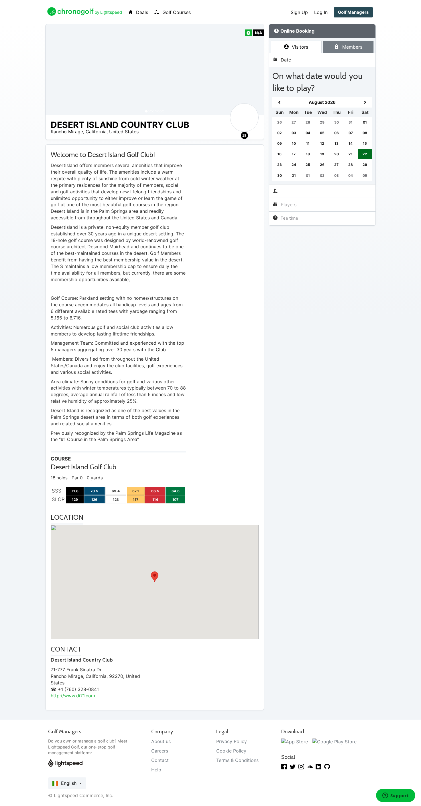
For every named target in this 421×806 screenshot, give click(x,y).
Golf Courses (176, 12)
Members (351, 47)
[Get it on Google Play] (334, 741)
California (96, 131)
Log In (321, 12)
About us (161, 741)
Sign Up (299, 12)
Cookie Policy (231, 751)
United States (124, 131)
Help (156, 770)
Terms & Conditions (237, 760)
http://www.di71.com (73, 695)
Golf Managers (353, 12)
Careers (159, 751)
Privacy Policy (231, 741)
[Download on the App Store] (294, 741)
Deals (141, 12)
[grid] (322, 139)
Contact (160, 760)
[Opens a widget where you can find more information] (395, 796)
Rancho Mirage (67, 131)
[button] (56, 69)
